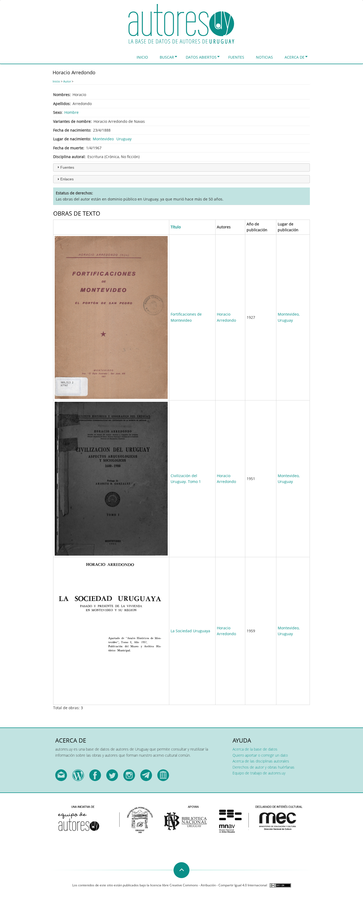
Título (176, 226)
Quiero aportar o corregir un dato (260, 755)
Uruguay (124, 138)
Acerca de (295, 57)
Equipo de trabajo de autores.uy (259, 772)
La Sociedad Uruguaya (190, 630)
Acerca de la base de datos (255, 749)
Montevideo (103, 138)
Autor (67, 81)
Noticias (264, 57)
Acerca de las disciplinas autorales (261, 761)
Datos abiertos (201, 57)
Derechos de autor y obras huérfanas (263, 767)
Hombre (71, 112)
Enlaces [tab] (67, 179)
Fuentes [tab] (67, 167)
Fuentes (236, 57)
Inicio (142, 57)
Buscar (167, 57)
